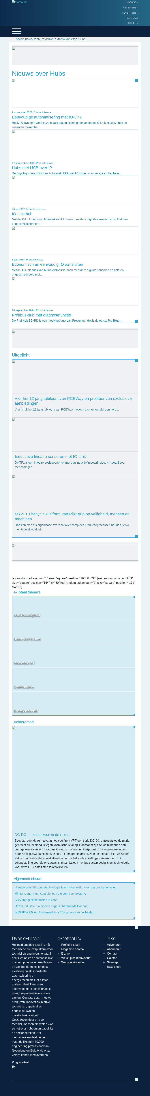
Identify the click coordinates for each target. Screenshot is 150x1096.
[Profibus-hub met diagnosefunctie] (75, 290)
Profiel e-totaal (70, 944)
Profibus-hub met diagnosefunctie (41, 315)
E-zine (65, 953)
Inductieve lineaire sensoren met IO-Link (50, 456)
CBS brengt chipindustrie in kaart (36, 899)
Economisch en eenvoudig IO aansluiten (47, 264)
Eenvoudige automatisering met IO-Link (47, 117)
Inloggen (132, 2)
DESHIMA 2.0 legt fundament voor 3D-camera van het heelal (54, 912)
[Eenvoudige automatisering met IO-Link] (75, 93)
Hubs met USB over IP (32, 167)
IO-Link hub (22, 214)
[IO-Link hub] (75, 189)
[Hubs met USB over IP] (75, 143)
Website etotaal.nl (73, 962)
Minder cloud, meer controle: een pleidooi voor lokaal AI (51, 893)
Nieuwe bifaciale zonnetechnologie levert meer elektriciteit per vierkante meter (65, 887)
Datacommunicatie (66, 39)
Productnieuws (43, 39)
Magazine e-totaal (73, 949)
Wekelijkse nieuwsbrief (76, 958)
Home (28, 39)
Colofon (132, 23)
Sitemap (112, 962)
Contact (132, 18)
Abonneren (130, 7)
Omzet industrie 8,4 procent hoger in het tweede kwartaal (51, 906)
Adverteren (130, 12)
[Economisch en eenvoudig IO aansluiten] (75, 240)
